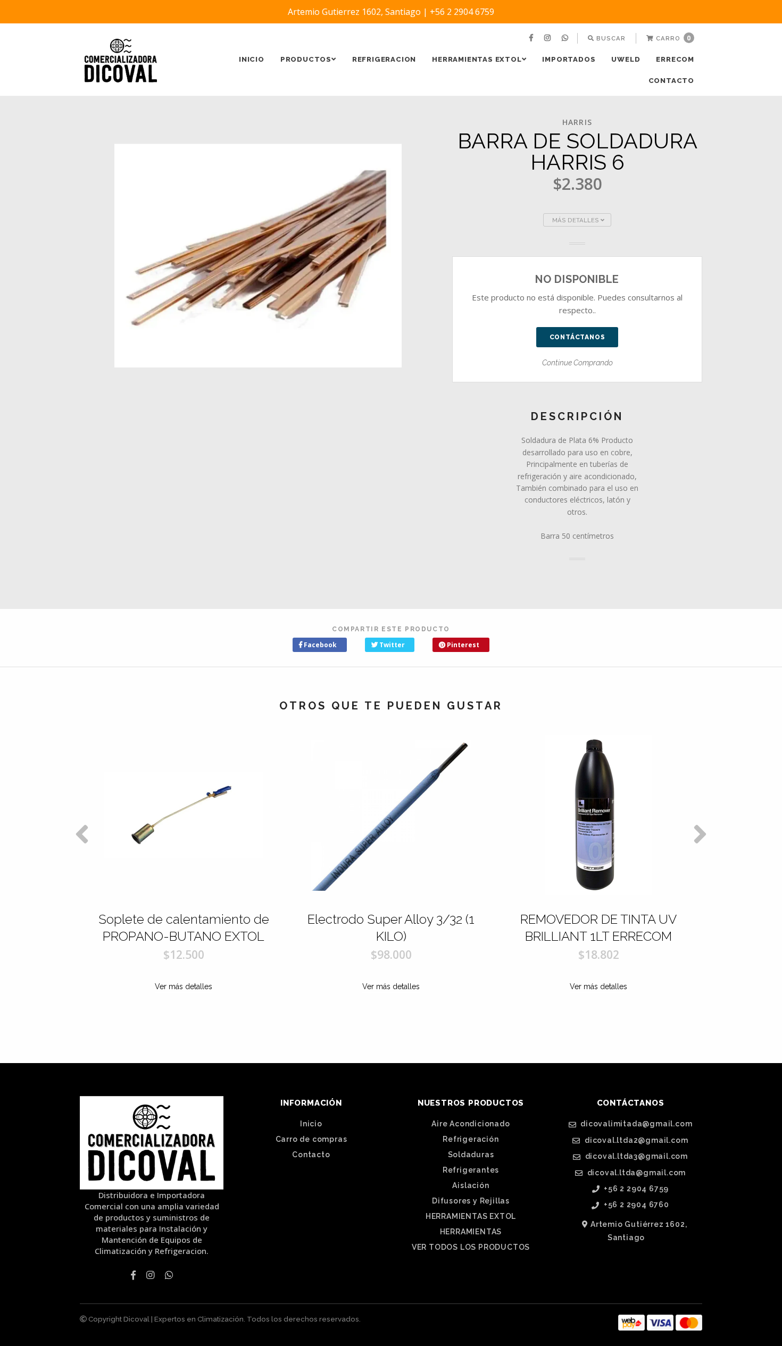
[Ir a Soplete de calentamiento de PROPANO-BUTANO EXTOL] (183, 815)
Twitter (391, 644)
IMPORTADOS (568, 59)
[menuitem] (532, 38)
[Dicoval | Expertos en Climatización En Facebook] (532, 38)
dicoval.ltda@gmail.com (635, 1173)
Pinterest (462, 644)
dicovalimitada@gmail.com (635, 1124)
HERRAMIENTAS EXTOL (476, 59)
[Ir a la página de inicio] (121, 60)
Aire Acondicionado (470, 1123)
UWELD (625, 59)
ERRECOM (675, 59)
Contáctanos (577, 337)
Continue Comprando (577, 362)
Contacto (671, 81)
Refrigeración (470, 1139)
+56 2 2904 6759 (635, 1189)
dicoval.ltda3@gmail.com (635, 1156)
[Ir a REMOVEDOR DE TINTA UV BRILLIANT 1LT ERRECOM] (598, 815)
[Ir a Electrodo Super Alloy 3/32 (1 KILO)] (391, 815)
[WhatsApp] (566, 38)
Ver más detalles (183, 986)
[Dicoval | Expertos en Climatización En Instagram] (549, 38)
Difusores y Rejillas (471, 1201)
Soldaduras (471, 1154)
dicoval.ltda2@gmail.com (635, 1140)
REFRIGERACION (384, 59)
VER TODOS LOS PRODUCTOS (471, 1247)
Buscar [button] (610, 38)
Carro (672, 38)
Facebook (319, 644)
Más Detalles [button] (576, 220)
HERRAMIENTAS (471, 1231)
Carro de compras (311, 1139)
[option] (183, 887)
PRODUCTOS (305, 59)
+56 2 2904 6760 (635, 1205)
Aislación (470, 1185)
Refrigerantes (471, 1170)
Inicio (251, 59)
